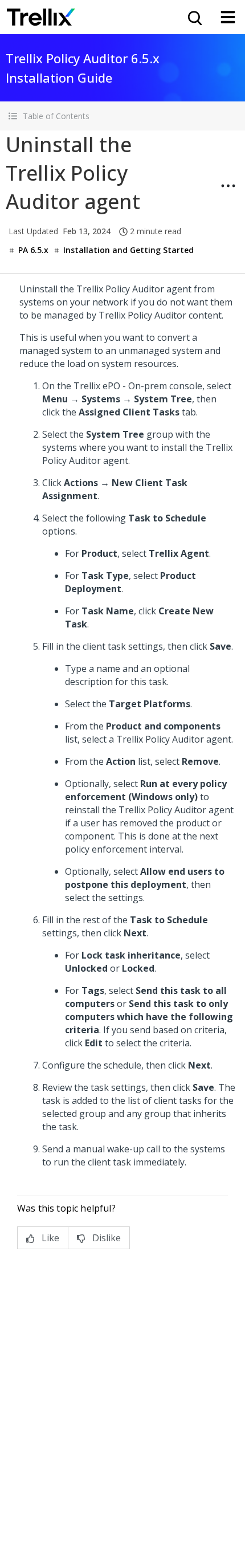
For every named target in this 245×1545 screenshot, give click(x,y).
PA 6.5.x (33, 249)
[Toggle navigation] (228, 17)
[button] (122, 116)
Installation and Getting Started (128, 249)
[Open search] (193, 17)
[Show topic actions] (228, 185)
